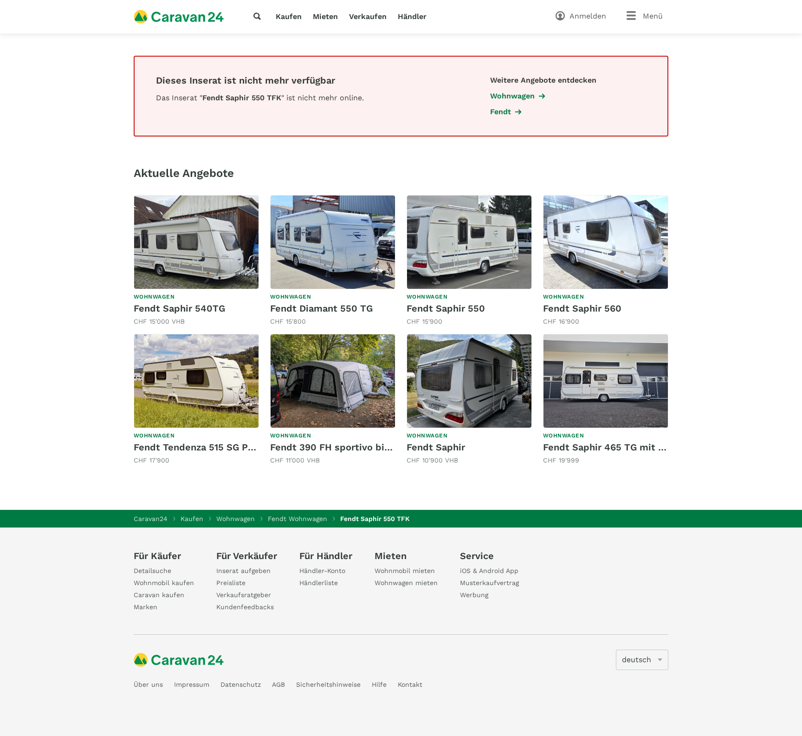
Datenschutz (240, 684)
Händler (412, 16)
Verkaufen (368, 16)
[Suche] (259, 16)
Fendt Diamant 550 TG (321, 308)
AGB (278, 684)
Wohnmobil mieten (405, 570)
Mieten (325, 16)
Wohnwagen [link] (512, 95)
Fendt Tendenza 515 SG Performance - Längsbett (245, 447)
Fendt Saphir (436, 447)
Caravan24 (151, 518)
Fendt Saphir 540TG (179, 308)
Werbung (474, 595)
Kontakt (410, 684)
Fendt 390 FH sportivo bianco (338, 447)
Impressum (191, 684)
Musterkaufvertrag (489, 582)
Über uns (148, 684)
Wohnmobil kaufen (164, 582)
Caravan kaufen (159, 595)
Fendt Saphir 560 (582, 308)
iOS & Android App (489, 570)
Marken (145, 607)
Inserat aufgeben (243, 570)
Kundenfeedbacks (245, 607)
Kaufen (289, 16)
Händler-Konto (322, 570)
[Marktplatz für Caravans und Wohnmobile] (179, 17)
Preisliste (231, 582)
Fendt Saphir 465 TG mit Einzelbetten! (631, 447)
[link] (196, 260)
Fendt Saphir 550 (446, 308)
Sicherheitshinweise (328, 684)
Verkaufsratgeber (243, 595)
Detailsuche (152, 570)
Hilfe (379, 684)
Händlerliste (318, 582)
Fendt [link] (500, 111)
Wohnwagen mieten (406, 582)
